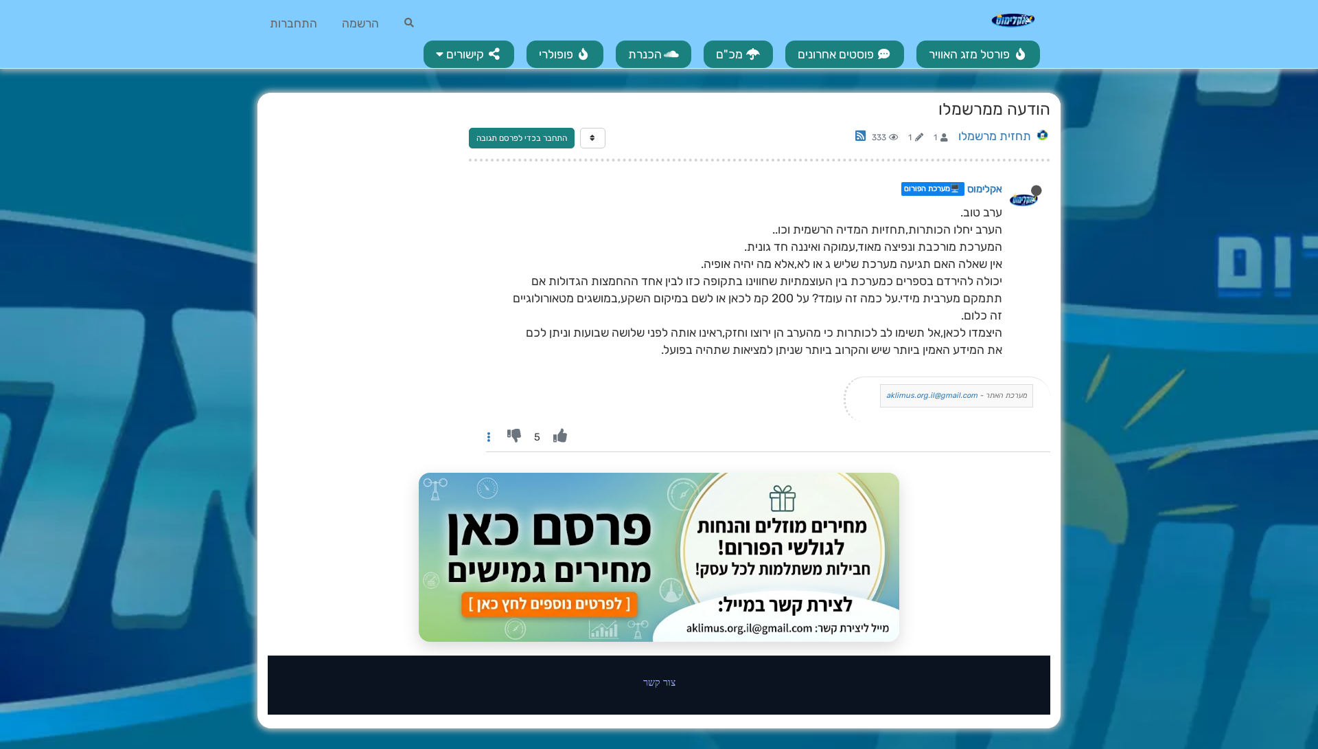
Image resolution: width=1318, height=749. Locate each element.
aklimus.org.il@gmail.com (932, 395)
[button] (469, 54)
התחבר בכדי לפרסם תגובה (521, 138)
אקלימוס (984, 189)
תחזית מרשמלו (994, 136)
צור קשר (659, 682)
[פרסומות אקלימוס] (659, 557)
